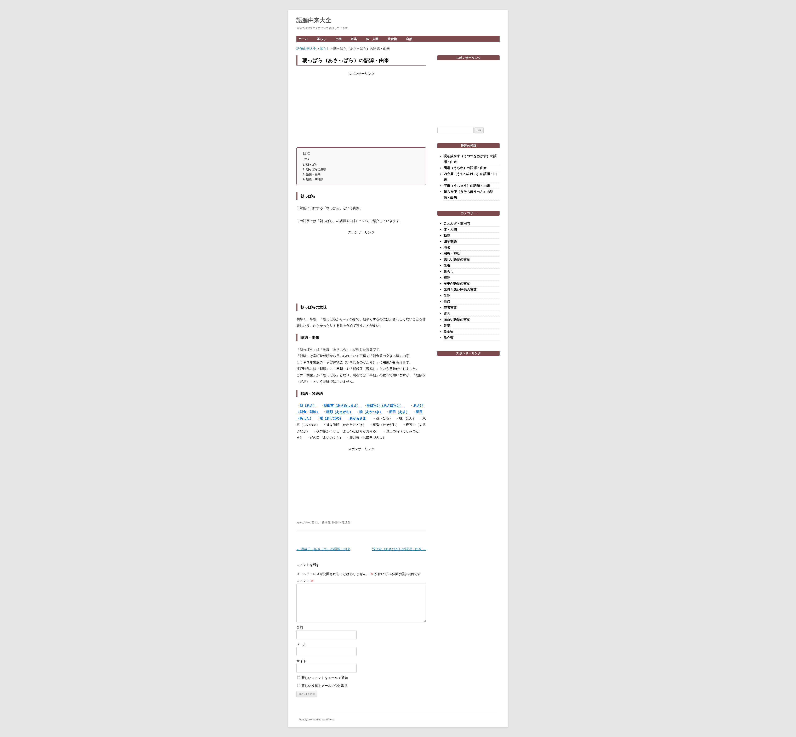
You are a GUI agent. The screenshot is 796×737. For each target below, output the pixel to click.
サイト (301, 661)
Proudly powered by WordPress (316, 719)
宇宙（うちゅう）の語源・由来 (467, 185)
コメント (305, 581)
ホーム (303, 39)
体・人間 (372, 39)
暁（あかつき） (371, 412)
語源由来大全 (313, 20)
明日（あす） (399, 412)
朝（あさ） (308, 405)
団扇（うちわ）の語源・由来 (465, 168)
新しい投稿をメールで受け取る (324, 685)
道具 (354, 39)
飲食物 (392, 39)
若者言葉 (450, 307)
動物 (447, 235)
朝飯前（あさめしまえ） (342, 405)
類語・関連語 (314, 179)
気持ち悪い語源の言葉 (460, 289)
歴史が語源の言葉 (457, 283)
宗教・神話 (452, 253)
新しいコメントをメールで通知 (324, 678)
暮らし (321, 39)
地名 (447, 247)
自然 (409, 39)
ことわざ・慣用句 (457, 223)
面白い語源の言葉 (457, 319)
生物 (338, 39)
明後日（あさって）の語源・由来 (323, 549)
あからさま (357, 418)
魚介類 (449, 337)
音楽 (447, 325)
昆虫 (447, 265)
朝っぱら (312, 164)
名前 (299, 627)
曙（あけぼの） (331, 418)
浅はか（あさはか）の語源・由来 (399, 549)
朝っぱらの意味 (316, 169)
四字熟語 (450, 241)
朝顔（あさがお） (339, 412)
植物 (447, 277)
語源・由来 (313, 174)
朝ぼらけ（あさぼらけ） (385, 405)
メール (301, 644)
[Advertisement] (361, 111)
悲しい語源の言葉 (457, 259)
